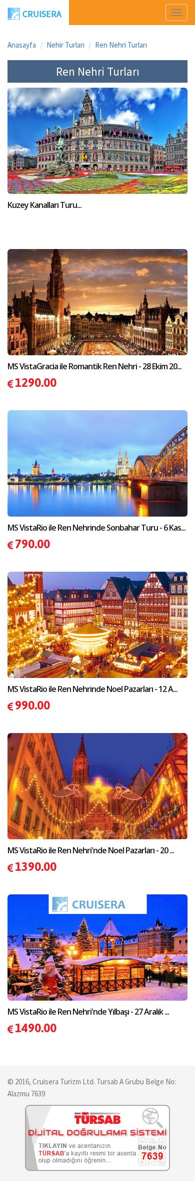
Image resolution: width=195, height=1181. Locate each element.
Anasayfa (22, 45)
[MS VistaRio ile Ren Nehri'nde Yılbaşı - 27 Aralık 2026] (98, 954)
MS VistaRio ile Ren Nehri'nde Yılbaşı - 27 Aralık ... (88, 1011)
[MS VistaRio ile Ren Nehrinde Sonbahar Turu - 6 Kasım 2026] (98, 470)
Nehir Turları (65, 45)
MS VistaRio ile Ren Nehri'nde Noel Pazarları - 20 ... (91, 850)
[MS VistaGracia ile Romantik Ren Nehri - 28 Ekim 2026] (98, 309)
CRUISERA (42, 14)
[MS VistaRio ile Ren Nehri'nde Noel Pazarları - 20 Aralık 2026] (98, 793)
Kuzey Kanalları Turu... (45, 204)
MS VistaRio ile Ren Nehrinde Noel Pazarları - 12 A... (93, 688)
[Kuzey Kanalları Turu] (98, 148)
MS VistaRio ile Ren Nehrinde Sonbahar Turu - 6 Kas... (97, 527)
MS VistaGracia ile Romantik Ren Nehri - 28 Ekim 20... (95, 366)
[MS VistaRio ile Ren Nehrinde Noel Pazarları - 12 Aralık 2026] (98, 632)
